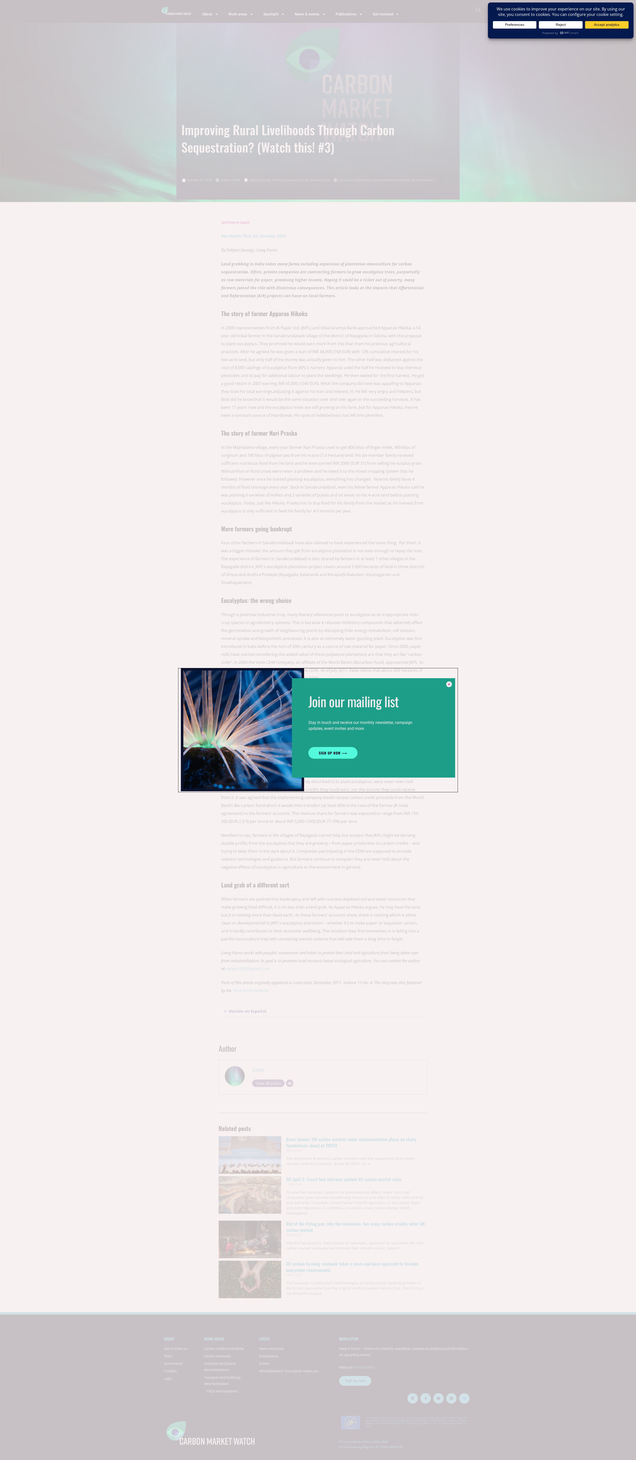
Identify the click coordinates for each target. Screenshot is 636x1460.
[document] (318, 730)
